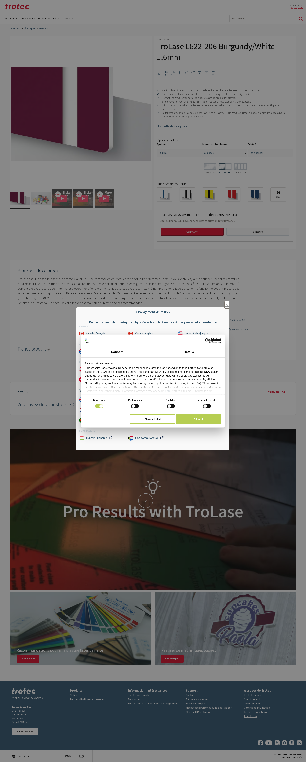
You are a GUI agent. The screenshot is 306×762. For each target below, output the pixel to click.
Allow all (198, 419)
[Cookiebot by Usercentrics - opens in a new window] (207, 340)
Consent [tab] (117, 352)
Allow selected (152, 419)
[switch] (135, 406)
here (168, 391)
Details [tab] (189, 352)
